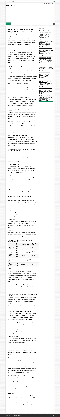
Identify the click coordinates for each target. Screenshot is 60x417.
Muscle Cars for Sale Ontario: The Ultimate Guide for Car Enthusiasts (46, 48)
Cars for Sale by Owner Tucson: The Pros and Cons (45, 37)
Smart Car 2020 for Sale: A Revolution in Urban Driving (44, 44)
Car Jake (10, 5)
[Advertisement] (30, 14)
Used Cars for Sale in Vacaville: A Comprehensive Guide (45, 75)
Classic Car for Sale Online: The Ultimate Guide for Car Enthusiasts (46, 30)
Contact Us (11, 1)
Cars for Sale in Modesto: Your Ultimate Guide (45, 79)
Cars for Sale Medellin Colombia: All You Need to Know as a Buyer (45, 60)
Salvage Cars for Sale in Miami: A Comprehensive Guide (45, 88)
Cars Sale (8, 23)
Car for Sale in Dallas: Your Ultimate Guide (44, 72)
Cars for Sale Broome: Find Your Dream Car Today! (45, 62)
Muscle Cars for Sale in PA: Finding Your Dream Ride (44, 100)
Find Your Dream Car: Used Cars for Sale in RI (45, 93)
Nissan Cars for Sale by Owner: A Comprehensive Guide (45, 46)
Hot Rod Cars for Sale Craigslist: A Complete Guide (46, 51)
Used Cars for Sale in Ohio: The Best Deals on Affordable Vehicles (45, 91)
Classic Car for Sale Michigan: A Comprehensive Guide (45, 55)
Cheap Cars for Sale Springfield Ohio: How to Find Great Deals (45, 58)
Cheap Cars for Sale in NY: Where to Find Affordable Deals (45, 84)
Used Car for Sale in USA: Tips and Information (46, 77)
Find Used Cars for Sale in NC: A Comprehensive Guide (45, 86)
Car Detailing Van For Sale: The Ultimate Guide (45, 33)
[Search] (54, 1)
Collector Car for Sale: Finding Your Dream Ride (45, 35)
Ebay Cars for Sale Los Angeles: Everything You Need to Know (45, 53)
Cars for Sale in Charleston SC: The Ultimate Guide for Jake (45, 95)
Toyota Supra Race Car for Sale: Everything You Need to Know (45, 39)
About (7, 1)
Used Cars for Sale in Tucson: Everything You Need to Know (45, 70)
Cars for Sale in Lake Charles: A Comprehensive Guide (45, 98)
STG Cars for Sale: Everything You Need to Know (46, 42)
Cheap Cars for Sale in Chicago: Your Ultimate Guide (45, 82)
